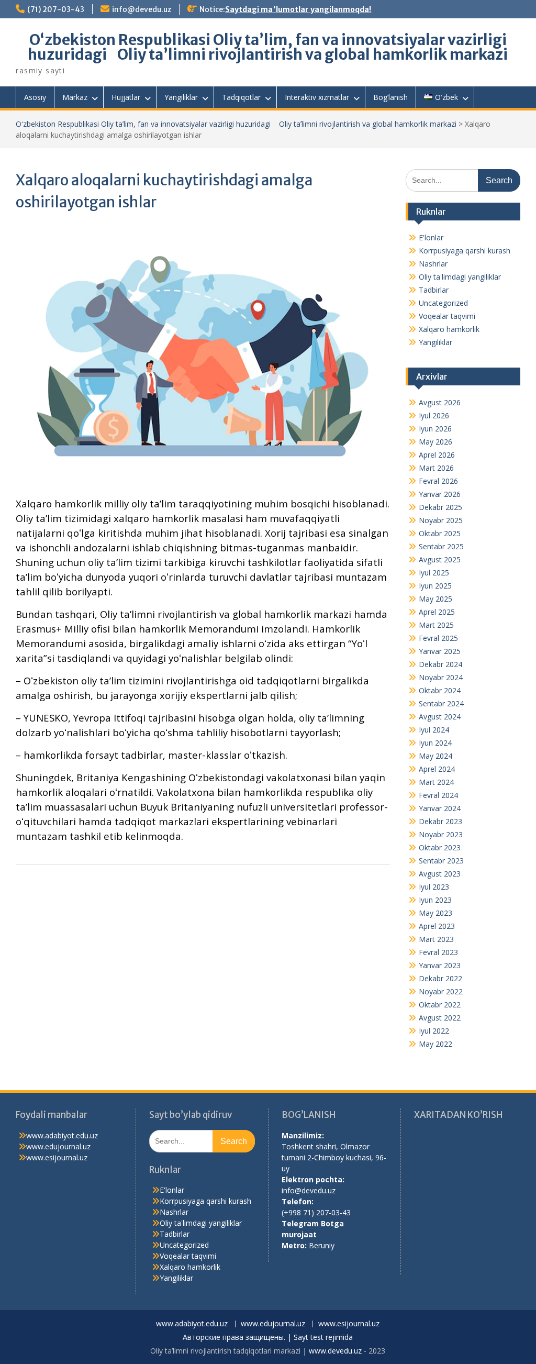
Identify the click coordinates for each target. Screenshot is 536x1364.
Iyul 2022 (434, 1031)
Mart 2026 (436, 468)
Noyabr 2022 (441, 991)
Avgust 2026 (440, 402)
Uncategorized (443, 303)
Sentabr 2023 (441, 861)
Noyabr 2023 (441, 834)
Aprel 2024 (437, 769)
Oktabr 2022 (440, 1005)
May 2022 (435, 1044)
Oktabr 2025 (440, 533)
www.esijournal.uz (56, 1157)
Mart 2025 (436, 625)
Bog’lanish (390, 97)
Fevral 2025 (438, 638)
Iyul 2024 (434, 730)
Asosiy (35, 97)
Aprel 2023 (437, 926)
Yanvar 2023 (440, 965)
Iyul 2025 (434, 573)
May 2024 (435, 756)
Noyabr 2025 (441, 520)
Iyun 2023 (435, 900)
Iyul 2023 (434, 887)
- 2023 (373, 1351)
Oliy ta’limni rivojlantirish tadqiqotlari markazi (225, 1351)
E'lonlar (431, 237)
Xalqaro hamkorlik (449, 329)
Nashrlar (433, 264)
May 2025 (435, 599)
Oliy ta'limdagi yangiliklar (460, 277)
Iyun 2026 (435, 429)
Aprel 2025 (437, 612)
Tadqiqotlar (241, 97)
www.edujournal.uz (58, 1146)
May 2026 (435, 442)
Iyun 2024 (435, 743)
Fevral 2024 (438, 795)
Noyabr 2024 (441, 677)
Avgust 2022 (440, 1018)
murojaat (299, 1234)
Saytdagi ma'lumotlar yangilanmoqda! (298, 9)
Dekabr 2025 (440, 507)
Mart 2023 (436, 939)
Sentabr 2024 (441, 703)
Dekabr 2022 (440, 978)
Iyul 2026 (434, 415)
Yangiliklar (181, 97)
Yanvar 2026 (440, 494)
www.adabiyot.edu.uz (62, 1135)
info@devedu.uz (141, 9)
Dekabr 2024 (440, 664)
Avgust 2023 (440, 874)
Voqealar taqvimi (447, 316)
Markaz (74, 97)
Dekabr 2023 (440, 821)
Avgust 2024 (440, 717)
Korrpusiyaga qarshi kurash (464, 251)
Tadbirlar (434, 290)
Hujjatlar (125, 97)
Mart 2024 (436, 782)
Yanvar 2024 (440, 808)
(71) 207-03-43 (55, 9)
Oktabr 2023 (440, 847)
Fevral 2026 (438, 481)
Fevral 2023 (438, 952)
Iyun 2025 (435, 586)
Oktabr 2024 (440, 690)
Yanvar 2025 (440, 651)
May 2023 (435, 913)
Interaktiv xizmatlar (317, 97)
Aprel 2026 (437, 455)
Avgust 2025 (440, 559)
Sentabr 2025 (441, 546)
